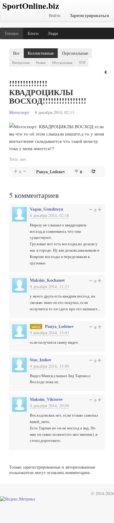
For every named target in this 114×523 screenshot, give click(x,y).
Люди (53, 33)
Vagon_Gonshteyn (46, 209)
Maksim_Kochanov (47, 280)
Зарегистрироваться (89, 15)
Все (16, 53)
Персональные (75, 53)
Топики (12, 33)
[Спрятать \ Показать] (106, 72)
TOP (82, 62)
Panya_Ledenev (50, 171)
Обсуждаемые (62, 62)
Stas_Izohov (40, 359)
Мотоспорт (19, 112)
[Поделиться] (94, 171)
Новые (41, 62)
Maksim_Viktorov (46, 399)
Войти (54, 15)
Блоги (33, 33)
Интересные (21, 62)
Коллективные (41, 53)
